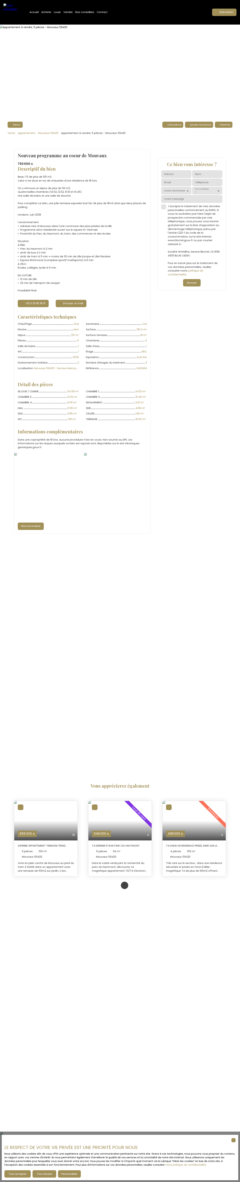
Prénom (169, 174)
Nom (198, 174)
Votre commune (174, 190)
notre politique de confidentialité (185, 1165)
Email (167, 182)
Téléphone (202, 182)
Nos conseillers (84, 12)
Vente (11, 133)
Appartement (26, 133)
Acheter (46, 12)
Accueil (34, 12)
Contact (102, 12)
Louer (57, 12)
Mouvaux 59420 (48, 133)
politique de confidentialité (185, 272)
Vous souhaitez (202, 189)
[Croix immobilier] (12, 12)
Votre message (174, 198)
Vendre (68, 12)
